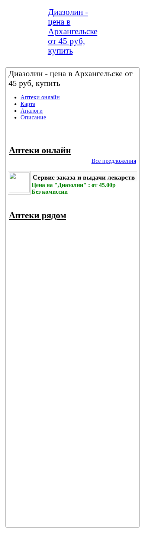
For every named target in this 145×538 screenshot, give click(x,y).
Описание (33, 117)
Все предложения (113, 161)
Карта (27, 104)
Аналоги (31, 110)
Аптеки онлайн (40, 97)
